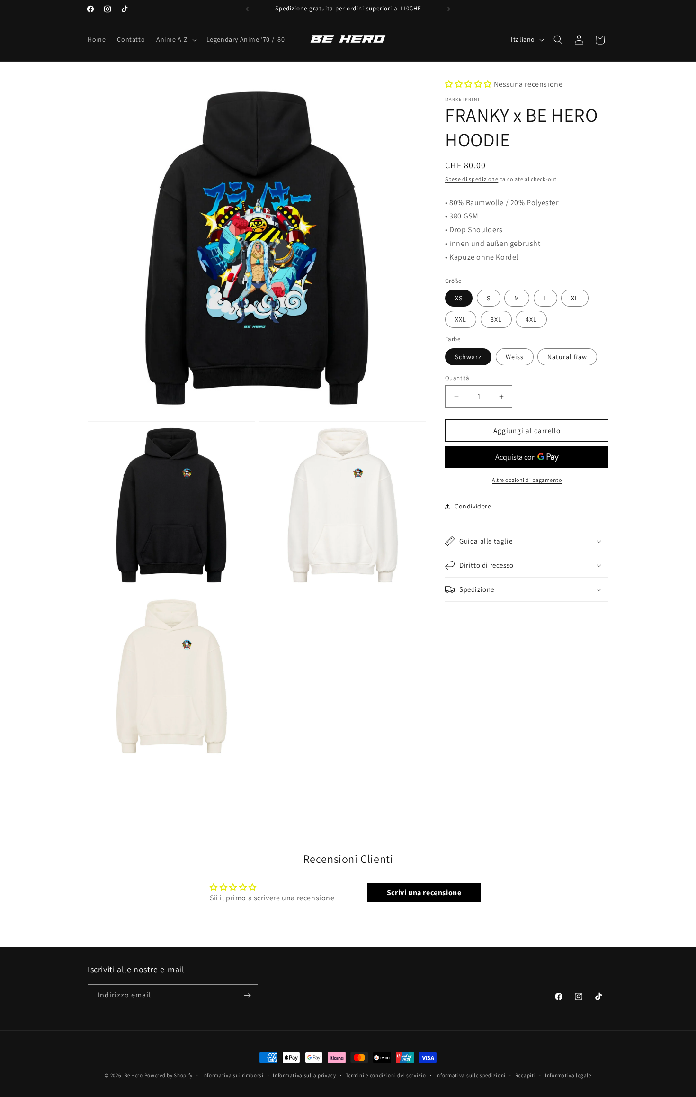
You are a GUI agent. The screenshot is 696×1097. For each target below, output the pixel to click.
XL (575, 298)
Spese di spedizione (471, 178)
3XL (496, 319)
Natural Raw (567, 357)
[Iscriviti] (247, 995)
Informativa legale (568, 1075)
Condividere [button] (473, 506)
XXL (460, 319)
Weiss (515, 357)
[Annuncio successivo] (448, 9)
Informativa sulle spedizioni (470, 1075)
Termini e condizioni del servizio (386, 1075)
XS (459, 298)
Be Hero (133, 1075)
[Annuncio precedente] (247, 9)
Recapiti (525, 1075)
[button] (175, 39)
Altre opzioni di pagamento (527, 479)
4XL (531, 319)
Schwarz (468, 357)
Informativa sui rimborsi (233, 1075)
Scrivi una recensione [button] (424, 893)
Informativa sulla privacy (304, 1075)
